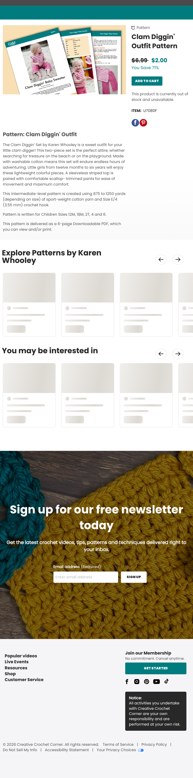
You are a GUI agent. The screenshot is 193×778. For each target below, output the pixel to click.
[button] (135, 123)
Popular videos (21, 656)
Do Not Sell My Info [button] (20, 750)
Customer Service (24, 680)
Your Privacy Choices (116, 750)
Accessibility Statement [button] (67, 750)
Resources (16, 668)
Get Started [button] (156, 668)
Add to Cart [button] (147, 81)
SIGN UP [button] (134, 577)
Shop (10, 674)
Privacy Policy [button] (154, 744)
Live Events (17, 662)
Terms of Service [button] (118, 744)
